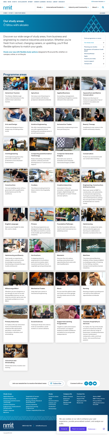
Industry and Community (78, 7)
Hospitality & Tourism (32, 396)
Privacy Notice (97, 400)
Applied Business (8, 396)
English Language (8, 410)
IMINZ (5, 1)
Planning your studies (90, 47)
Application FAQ (81, 400)
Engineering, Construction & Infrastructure (11, 407)
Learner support (89, 61)
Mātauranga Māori (31, 398)
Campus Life (88, 63)
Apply (86, 56)
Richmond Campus (66, 399)
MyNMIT (30, 1)
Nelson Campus (68, 396)
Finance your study (90, 58)
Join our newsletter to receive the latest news (36, 383)
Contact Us (81, 394)
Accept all (64, 429)
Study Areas (7, 394)
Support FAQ (80, 398)
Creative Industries (9, 404)
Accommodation (54, 400)
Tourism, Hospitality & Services (35, 410)
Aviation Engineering (9, 398)
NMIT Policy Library (99, 398)
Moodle (49, 1)
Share (103, 13)
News (9, 1)
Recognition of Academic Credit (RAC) (93, 50)
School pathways (89, 53)
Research (62, 1)
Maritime (6, 412)
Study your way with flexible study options (20, 52)
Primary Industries (31, 404)
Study (39, 7)
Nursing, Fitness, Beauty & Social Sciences (34, 401)
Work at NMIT (97, 396)
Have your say (81, 396)
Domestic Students (98, 1)
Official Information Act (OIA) (98, 403)
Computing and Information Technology (11, 401)
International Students (55, 7)
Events (14, 1)
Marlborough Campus (67, 403)
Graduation (52, 406)
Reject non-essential (78, 429)
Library (55, 1)
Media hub (80, 403)
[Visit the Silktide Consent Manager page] (104, 429)
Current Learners (40, 1)
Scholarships (22, 1)
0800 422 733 (27, 425)
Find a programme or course (92, 38)
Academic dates (53, 396)
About (94, 7)
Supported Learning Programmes (32, 407)
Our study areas (89, 42)
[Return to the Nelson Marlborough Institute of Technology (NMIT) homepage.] (7, 9)
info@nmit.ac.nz (41, 425)
